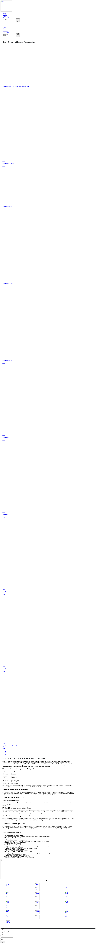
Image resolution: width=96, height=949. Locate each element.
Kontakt (37, 924)
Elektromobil (6, 17)
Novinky (5, 14)
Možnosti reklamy (39, 922)
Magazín (5, 15)
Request (2, 942)
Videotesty (5, 16)
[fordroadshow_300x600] (10, 878)
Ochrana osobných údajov (6, 926)
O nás (4, 13)
